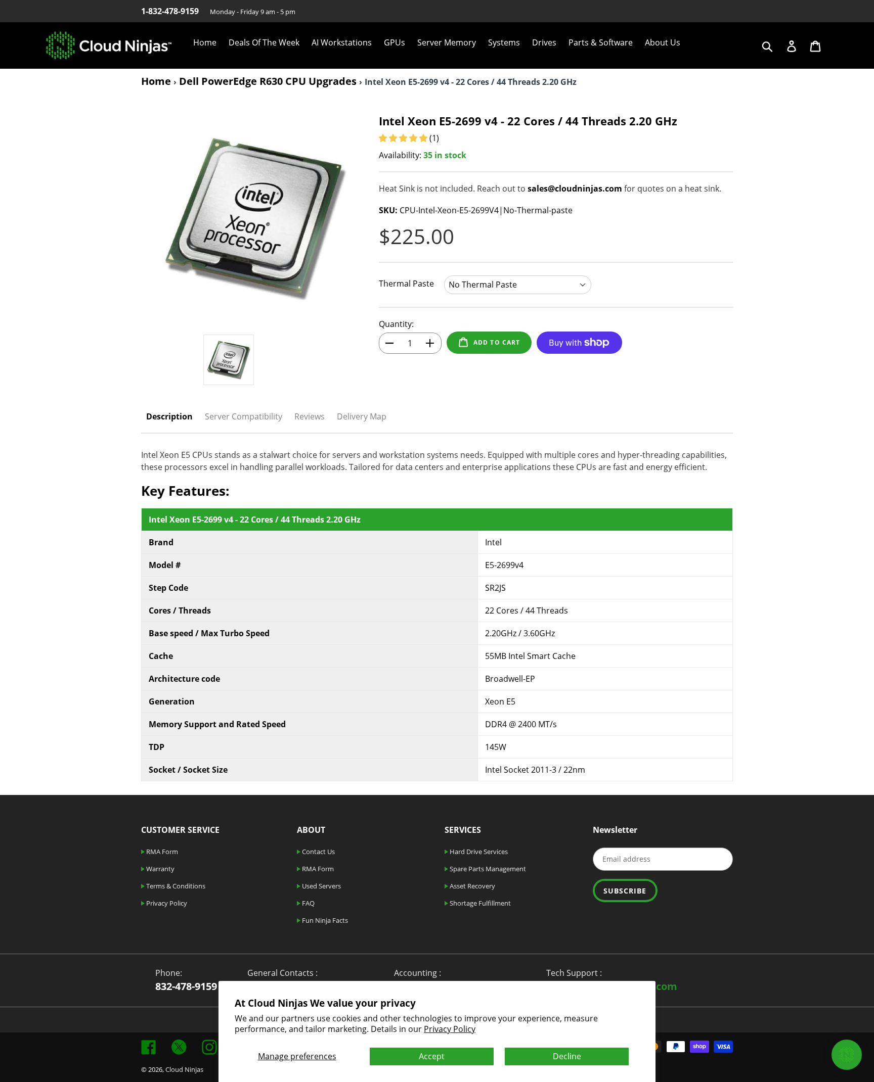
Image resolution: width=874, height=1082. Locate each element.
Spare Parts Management (487, 868)
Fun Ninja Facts (324, 920)
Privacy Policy (449, 1028)
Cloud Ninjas (184, 1069)
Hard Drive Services (478, 851)
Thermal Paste (406, 283)
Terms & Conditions (175, 885)
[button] (404, 138)
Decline (567, 1056)
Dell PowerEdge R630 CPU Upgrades (268, 81)
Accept (432, 1056)
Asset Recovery (471, 885)
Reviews (309, 416)
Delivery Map (361, 416)
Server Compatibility (243, 416)
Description (169, 416)
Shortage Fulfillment (479, 903)
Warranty (159, 868)
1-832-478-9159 (170, 11)
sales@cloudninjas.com (575, 188)
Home (156, 81)
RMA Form (161, 851)
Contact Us (317, 851)
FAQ (307, 903)
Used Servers (320, 885)
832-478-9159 (186, 986)
